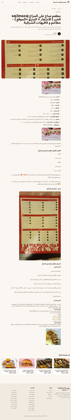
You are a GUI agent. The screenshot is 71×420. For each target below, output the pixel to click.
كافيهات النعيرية (13, 406)
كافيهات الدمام (31, 398)
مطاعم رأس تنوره (13, 400)
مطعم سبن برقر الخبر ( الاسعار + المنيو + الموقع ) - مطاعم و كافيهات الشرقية (9, 371)
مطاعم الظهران (31, 404)
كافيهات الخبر (31, 394)
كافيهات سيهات (13, 398)
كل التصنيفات (49, 392)
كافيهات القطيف (31, 410)
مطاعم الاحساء (31, 396)
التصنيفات (31, 2)
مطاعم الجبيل (31, 400)
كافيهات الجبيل (31, 406)
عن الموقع (25, 2)
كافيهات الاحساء (31, 408)
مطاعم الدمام (31, 392)
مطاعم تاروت (14, 404)
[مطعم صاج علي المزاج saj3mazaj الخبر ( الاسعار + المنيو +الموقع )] (35, 87)
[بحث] (2, 2)
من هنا (23, 122)
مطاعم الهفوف (14, 392)
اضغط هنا (29, 116)
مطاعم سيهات (14, 390)
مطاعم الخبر (53, 8)
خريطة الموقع (49, 398)
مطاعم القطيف (31, 402)
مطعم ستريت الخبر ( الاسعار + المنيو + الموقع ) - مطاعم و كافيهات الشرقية (44, 371)
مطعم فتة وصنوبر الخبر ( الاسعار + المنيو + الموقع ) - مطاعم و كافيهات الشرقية (61, 371)
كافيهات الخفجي (13, 402)
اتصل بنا (19, 2)
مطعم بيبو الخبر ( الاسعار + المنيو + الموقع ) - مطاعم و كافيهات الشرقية (27, 371)
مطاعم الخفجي (14, 396)
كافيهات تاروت (14, 408)
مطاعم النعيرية (14, 394)
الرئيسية (37, 2)
